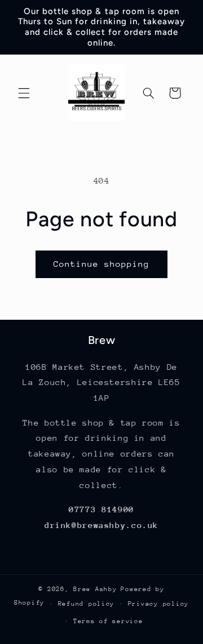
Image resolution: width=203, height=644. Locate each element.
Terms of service (108, 621)
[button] (24, 93)
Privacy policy (158, 603)
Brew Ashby (95, 589)
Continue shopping (102, 264)
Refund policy (86, 603)
